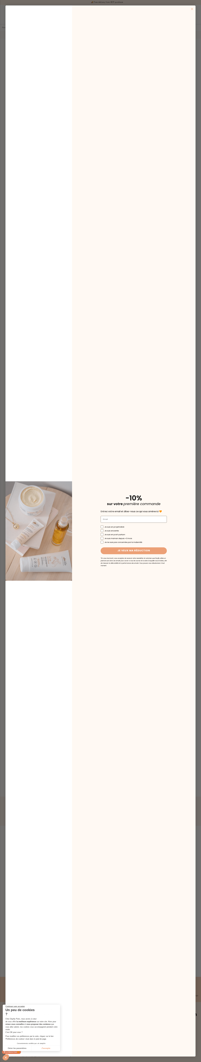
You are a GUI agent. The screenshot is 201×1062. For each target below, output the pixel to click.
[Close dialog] (192, 9)
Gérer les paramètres (17, 1048)
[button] (5, 1057)
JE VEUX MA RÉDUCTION (133, 551)
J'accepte (45, 1048)
